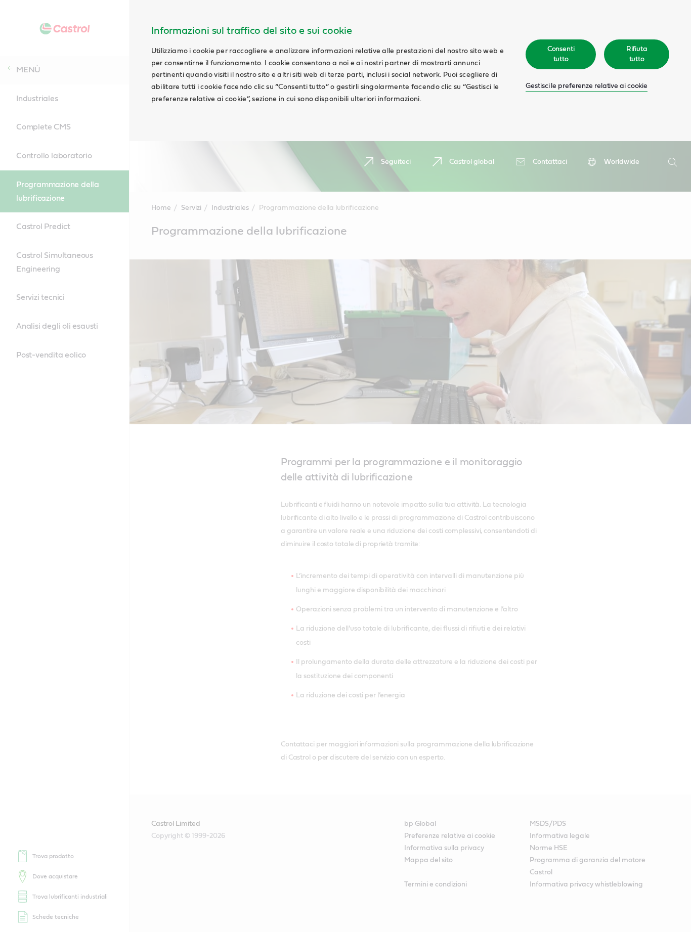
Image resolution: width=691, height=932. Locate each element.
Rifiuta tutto (636, 54)
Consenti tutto (561, 54)
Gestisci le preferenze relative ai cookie (586, 86)
